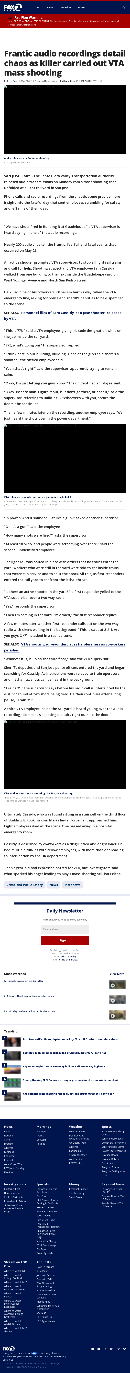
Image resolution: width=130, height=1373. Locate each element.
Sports (107, 1127)
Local (7, 1131)
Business (9, 1151)
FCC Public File (44, 1317)
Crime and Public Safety (46, 81)
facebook (105, 1349)
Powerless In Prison (15, 1201)
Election (8, 1172)
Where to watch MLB (15, 1282)
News (53, 885)
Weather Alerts (77, 1131)
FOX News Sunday (14, 1168)
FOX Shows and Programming (45, 1285)
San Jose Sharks (110, 1167)
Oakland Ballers (110, 1159)
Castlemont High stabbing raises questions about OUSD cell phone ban (68, 1093)
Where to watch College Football (13, 1276)
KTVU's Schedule (46, 1290)
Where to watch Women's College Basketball (13, 1314)
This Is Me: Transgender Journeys (49, 1225)
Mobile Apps (43, 1301)
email (92, 1349)
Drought (8, 1143)
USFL (104, 1175)
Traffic (40, 1135)
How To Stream (45, 1267)
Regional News (113, 1184)
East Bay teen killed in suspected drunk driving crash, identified (64, 1052)
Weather (75, 1127)
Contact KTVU (44, 1279)
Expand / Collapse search (124, 7)
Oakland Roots (110, 1155)
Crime (7, 1139)
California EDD (12, 1189)
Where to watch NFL (15, 1271)
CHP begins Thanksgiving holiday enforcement (29, 996)
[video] (117, 984)
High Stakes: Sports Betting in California (47, 1202)
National (8, 1135)
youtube (99, 1349)
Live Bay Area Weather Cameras (79, 1137)
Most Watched (15, 974)
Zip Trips (41, 1131)
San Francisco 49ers (113, 1138)
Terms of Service (67, 959)
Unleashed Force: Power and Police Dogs (13, 1208)
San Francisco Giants (113, 1146)
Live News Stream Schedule (47, 1296)
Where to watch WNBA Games (12, 1322)
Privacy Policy (69, 956)
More (81, 7)
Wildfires (8, 1147)
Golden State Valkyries (114, 1150)
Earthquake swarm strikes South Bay (23, 980)
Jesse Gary (12, 81)
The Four (42, 1196)
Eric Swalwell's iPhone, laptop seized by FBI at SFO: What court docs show (70, 1039)
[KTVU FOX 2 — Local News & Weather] (15, 7)
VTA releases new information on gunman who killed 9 (37, 497)
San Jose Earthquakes (113, 1171)
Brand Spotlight (45, 1253)
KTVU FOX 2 (26, 81)
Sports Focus (44, 1215)
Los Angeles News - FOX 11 (112, 1190)
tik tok (118, 1349)
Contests (41, 1139)
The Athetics (108, 1163)
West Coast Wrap (13, 1164)
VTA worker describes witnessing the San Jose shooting (38, 793)
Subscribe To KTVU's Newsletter (48, 1307)
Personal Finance (78, 1189)
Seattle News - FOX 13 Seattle (112, 1205)
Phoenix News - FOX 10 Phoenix (113, 1197)
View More (117, 974)
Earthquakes (76, 1150)
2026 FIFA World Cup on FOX (113, 1133)
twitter (124, 1349)
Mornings (44, 1127)
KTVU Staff (42, 1271)
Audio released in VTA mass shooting (27, 158)
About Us (44, 1262)
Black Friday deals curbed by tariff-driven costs (29, 1011)
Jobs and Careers (46, 1275)
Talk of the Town (46, 1219)
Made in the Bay (46, 1207)
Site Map (41, 1312)
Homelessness (12, 1193)
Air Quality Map (77, 1142)
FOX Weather (76, 1163)
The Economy (76, 1193)
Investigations (15, 1184)
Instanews (72, 885)
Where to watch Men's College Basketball (12, 1303)
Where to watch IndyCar (12, 1295)
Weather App (76, 1159)
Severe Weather (77, 1155)
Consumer (9, 1156)
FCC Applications (46, 1321)
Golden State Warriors (114, 1142)
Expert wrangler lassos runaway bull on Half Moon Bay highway (64, 1066)
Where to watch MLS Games (15, 1330)
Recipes (41, 1143)
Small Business (77, 1197)
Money (74, 1184)
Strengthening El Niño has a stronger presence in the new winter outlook (70, 1080)
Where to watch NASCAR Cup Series (15, 1288)
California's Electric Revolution (47, 1190)
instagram (111, 1349)
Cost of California (13, 1197)
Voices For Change (47, 1241)
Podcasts (9, 1160)
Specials (43, 1184)
